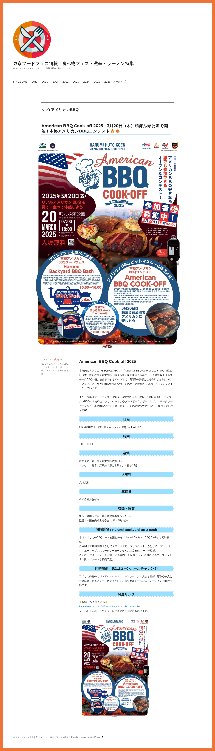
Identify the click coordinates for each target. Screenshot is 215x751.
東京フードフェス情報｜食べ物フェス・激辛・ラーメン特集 (73, 63)
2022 (65, 81)
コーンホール (47, 367)
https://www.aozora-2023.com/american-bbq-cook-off (108, 606)
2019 (34, 81)
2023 (76, 81)
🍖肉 (59, 359)
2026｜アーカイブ (115, 81)
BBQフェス (46, 364)
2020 (45, 81)
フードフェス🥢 (48, 359)
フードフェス (50, 370)
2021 (55, 81)
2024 (86, 81)
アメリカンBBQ (60, 364)
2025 (97, 81)
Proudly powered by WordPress (86, 737)
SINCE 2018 (20, 81)
